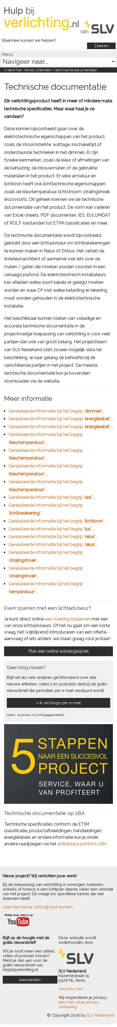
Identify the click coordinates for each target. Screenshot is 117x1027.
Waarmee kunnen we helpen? (28, 40)
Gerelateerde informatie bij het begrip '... (56, 411)
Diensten (44, 70)
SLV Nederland (100, 1015)
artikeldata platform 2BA (82, 843)
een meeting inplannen (67, 619)
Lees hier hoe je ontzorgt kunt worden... (39, 906)
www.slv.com (71, 988)
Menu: (7, 54)
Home (28, 70)
